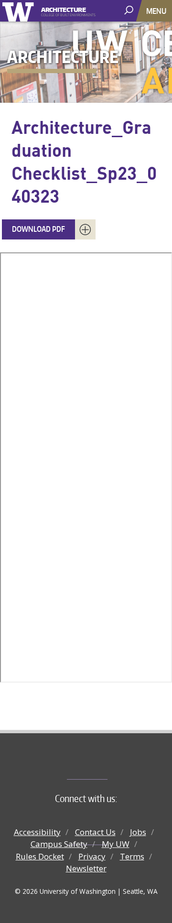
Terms (132, 856)
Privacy (92, 856)
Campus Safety (59, 843)
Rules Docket (40, 856)
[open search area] (129, 10)
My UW (115, 843)
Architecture (63, 8)
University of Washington (19, 11)
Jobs (138, 831)
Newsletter (86, 868)
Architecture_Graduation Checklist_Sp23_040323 (84, 161)
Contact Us (95, 831)
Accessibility (37, 831)
